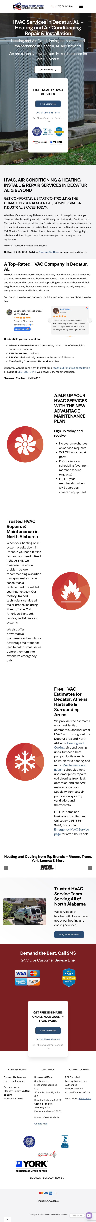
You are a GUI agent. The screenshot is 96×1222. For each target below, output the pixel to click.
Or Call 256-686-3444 (48, 112)
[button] (6, 867)
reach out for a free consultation (71, 367)
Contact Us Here (49, 252)
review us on (21, 329)
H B (61, 309)
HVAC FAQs (85, 1096)
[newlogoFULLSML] (28, 3)
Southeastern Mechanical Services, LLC (28, 312)
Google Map (41, 1122)
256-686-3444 (27, 371)
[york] (31, 1158)
